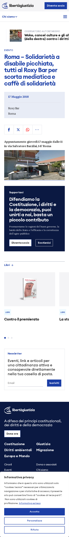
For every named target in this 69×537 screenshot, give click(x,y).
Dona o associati (46, 464)
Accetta (34, 512)
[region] (34, 504)
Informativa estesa (30, 503)
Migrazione (45, 450)
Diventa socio (56, 5)
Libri (7, 265)
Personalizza (34, 521)
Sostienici (44, 242)
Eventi (8, 470)
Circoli (8, 464)
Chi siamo (8, 16)
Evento (8, 50)
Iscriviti (54, 383)
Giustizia (43, 444)
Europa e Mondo (16, 456)
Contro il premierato (21, 319)
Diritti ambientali (18, 450)
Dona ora (12, 433)
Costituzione (14, 444)
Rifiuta (35, 530)
